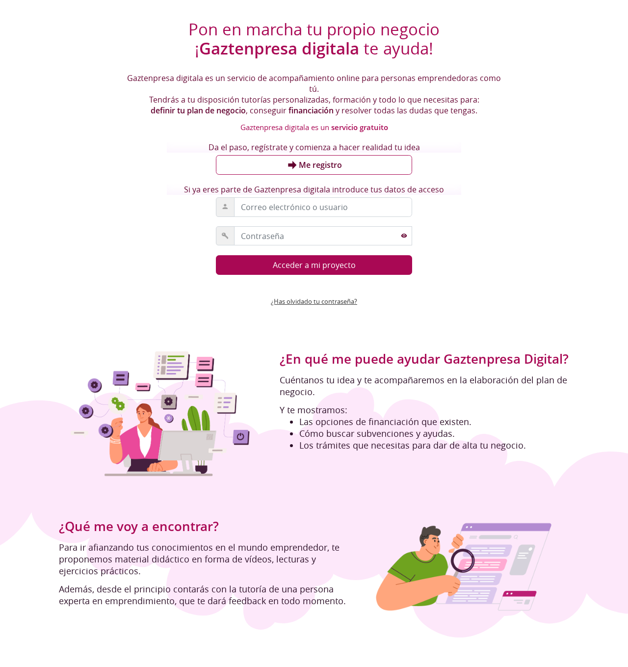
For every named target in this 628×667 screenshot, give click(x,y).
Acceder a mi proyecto (314, 265)
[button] (314, 301)
